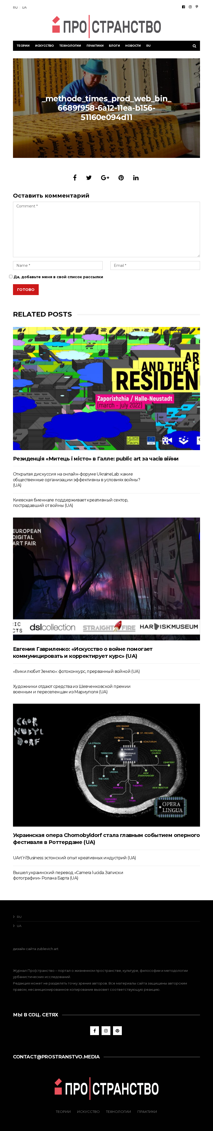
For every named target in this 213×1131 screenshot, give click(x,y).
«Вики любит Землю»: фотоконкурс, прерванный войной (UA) (76, 671)
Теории (23, 45)
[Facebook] (183, 7)
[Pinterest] (197, 7)
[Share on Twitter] (88, 177)
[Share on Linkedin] (136, 177)
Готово (26, 289)
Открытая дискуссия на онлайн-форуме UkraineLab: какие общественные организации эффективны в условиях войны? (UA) (76, 480)
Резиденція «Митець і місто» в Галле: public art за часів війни (96, 459)
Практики (94, 45)
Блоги (114, 45)
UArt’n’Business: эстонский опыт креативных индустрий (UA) (74, 857)
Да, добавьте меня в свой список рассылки (57, 277)
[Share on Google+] (105, 177)
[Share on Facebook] (74, 177)
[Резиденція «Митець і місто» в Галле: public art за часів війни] (106, 388)
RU (15, 7)
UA (24, 7)
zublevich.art (47, 949)
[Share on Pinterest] (121, 177)
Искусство (44, 45)
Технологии (70, 45)
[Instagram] (190, 7)
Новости (133, 45)
